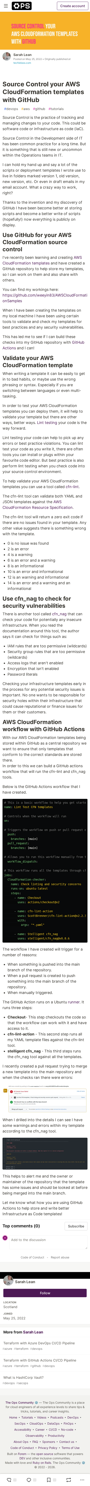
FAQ (35, 1441)
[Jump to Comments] (31, 1480)
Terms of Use (71, 1448)
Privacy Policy (47, 1448)
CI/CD (53, 1429)
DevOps (72, 1417)
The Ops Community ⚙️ (21, 1402)
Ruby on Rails (42, 1462)
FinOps (68, 1423)
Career (40, 1429)
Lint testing (47, 422)
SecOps (19, 1423)
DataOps (53, 1423)
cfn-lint (72, 487)
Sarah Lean (22, 55)
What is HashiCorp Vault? (23, 1380)
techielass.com (22, 62)
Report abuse (60, 1257)
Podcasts (56, 1417)
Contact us (66, 1441)
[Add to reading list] (51, 1480)
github (39, 109)
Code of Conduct (32, 1257)
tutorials (56, 109)
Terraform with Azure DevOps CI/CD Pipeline (39, 1345)
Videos (41, 1417)
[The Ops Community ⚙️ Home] (22, 6)
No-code (67, 1429)
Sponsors (48, 1441)
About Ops (21, 1441)
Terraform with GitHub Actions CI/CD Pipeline (39, 1363)
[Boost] (68, 1480)
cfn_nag (59, 614)
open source (44, 1454)
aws (25, 109)
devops (11, 109)
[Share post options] (82, 1480)
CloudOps (36, 1423)
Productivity (56, 1435)
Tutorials (27, 1417)
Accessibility (22, 1429)
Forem (22, 1454)
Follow (45, 1293)
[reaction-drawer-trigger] (11, 1480)
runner (74, 1002)
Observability (35, 1435)
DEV (22, 1458)
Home (13, 1417)
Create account (72, 6)
